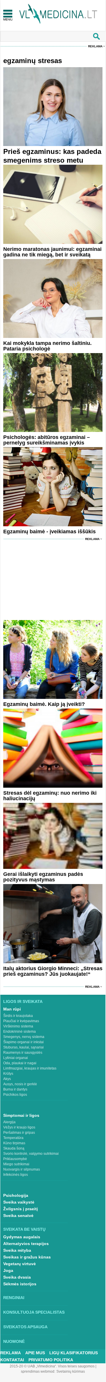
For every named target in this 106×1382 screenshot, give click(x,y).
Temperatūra (13, 1138)
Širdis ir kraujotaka (18, 1016)
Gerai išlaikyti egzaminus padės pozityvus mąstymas (43, 877)
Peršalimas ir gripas (19, 1133)
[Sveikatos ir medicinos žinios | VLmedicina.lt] (58, 14)
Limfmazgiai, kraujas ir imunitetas (29, 1068)
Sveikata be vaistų (24, 1229)
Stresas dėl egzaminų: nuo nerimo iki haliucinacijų (50, 795)
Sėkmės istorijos (19, 1284)
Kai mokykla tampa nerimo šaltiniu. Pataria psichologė (47, 346)
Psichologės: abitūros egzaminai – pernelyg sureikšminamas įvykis (46, 440)
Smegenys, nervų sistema (23, 1037)
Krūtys (8, 1074)
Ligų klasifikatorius (73, 1352)
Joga (8, 1270)
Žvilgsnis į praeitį (20, 1208)
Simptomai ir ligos (21, 1115)
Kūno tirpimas (14, 1143)
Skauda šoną (13, 1148)
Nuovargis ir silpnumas (21, 1169)
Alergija (9, 1122)
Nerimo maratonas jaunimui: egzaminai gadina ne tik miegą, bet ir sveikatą (52, 252)
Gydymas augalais (21, 1237)
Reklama (95, 46)
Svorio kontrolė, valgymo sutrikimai (31, 1154)
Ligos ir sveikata (23, 1001)
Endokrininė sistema (19, 1031)
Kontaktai (12, 1359)
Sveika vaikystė (18, 1202)
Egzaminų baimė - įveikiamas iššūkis (49, 531)
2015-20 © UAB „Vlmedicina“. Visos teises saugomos (52, 1366)
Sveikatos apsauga (25, 1326)
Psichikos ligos (15, 1095)
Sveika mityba (17, 1250)
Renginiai (13, 1297)
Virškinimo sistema (18, 1026)
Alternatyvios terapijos (26, 1243)
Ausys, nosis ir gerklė (20, 1084)
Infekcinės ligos (15, 1175)
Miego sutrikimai (16, 1164)
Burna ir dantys (15, 1089)
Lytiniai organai (15, 1058)
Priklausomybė (15, 1159)
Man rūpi (12, 1009)
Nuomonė (14, 1341)
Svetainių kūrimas (70, 1371)
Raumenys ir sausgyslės (22, 1053)
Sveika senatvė (18, 1215)
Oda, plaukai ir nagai (19, 1063)
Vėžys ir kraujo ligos (19, 1127)
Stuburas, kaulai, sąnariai (23, 1047)
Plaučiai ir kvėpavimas (21, 1021)
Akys (7, 1079)
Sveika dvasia (17, 1277)
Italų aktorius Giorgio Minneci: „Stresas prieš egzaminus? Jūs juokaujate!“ (52, 971)
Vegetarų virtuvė (19, 1263)
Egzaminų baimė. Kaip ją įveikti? (44, 704)
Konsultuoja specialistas (34, 1312)
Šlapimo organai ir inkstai (23, 1042)
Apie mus (35, 1352)
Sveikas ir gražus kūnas (27, 1257)
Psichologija (15, 1195)
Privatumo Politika (50, 1359)
